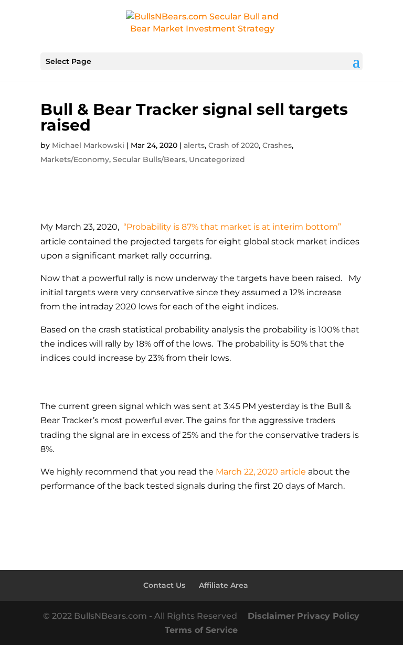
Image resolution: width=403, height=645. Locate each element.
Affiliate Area (223, 585)
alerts (194, 145)
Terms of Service (201, 630)
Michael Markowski (88, 145)
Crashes (277, 145)
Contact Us (164, 585)
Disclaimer (271, 616)
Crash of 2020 (233, 145)
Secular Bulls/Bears (149, 159)
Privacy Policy (328, 616)
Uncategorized (217, 159)
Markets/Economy (74, 159)
